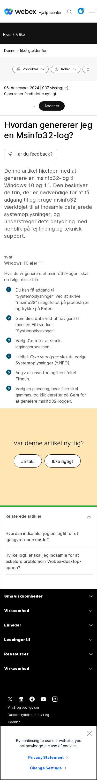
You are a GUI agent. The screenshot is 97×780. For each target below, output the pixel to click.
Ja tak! (27, 461)
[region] (48, 753)
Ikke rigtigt (62, 461)
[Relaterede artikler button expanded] (89, 516)
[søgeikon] (69, 12)
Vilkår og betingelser (23, 707)
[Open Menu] (92, 11)
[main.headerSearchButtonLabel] (69, 10)
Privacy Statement (46, 757)
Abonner (51, 106)
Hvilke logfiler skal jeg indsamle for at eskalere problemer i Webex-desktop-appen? (43, 561)
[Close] (89, 733)
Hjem (7, 34)
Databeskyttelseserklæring (28, 715)
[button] (80, 11)
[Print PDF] (34, 106)
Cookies (14, 722)
